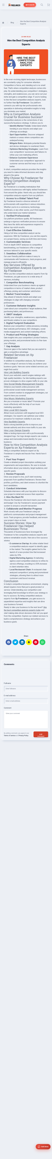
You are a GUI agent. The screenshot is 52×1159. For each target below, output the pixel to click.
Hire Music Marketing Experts (19, 398)
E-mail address (9, 695)
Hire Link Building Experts (16, 372)
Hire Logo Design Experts (17, 430)
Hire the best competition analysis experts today (25, 609)
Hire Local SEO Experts (15, 410)
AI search (30, 5)
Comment (7, 708)
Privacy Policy (23, 735)
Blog (12, 23)
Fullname (7, 683)
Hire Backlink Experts (14, 421)
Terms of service (9, 735)
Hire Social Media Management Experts (24, 384)
